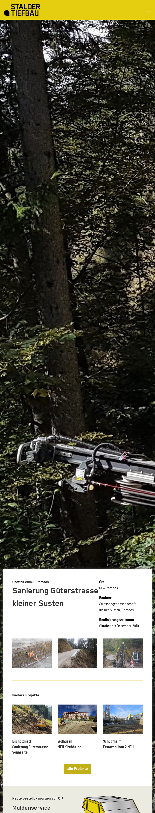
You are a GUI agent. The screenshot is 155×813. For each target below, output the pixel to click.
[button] (148, 10)
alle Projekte (77, 769)
